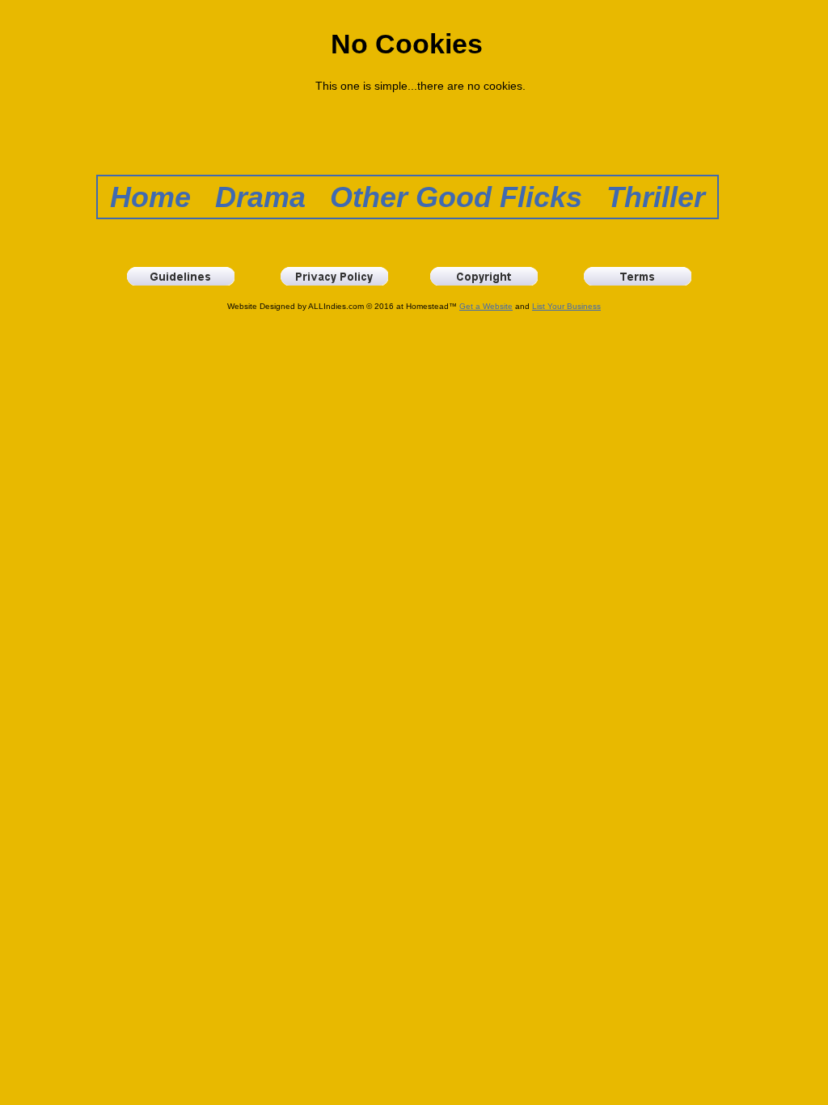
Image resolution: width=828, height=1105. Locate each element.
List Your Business (566, 306)
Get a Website (486, 306)
